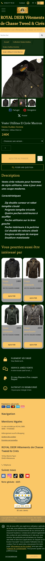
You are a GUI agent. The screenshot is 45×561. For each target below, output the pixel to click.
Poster (24, 115)
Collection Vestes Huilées (22, 42)
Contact (22, 3)
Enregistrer (31, 110)
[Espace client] (28, 3)
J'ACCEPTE (34, 556)
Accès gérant (37, 520)
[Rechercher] (42, 35)
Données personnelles (10, 440)
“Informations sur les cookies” (21, 546)
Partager (16, 110)
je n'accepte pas (11, 556)
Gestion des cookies (9, 437)
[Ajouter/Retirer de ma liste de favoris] (40, 158)
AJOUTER (11, 296)
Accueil (6, 42)
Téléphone (7, 465)
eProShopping (10, 520)
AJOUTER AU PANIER (18, 158)
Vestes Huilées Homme (11, 47)
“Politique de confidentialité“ (16, 549)
